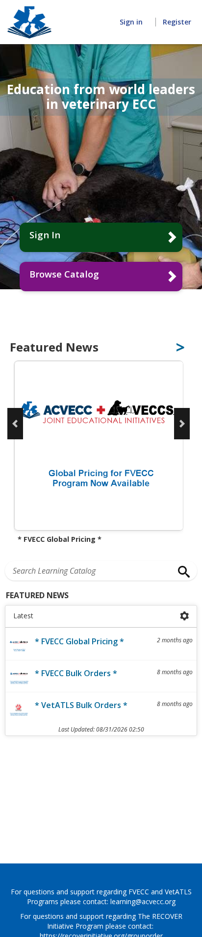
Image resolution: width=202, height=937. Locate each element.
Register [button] (177, 21)
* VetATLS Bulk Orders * (81, 705)
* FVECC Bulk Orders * (76, 673)
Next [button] (182, 423)
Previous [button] (15, 423)
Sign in (132, 21)
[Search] (181, 572)
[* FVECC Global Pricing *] (98, 446)
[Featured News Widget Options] (185, 616)
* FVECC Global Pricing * (79, 641)
